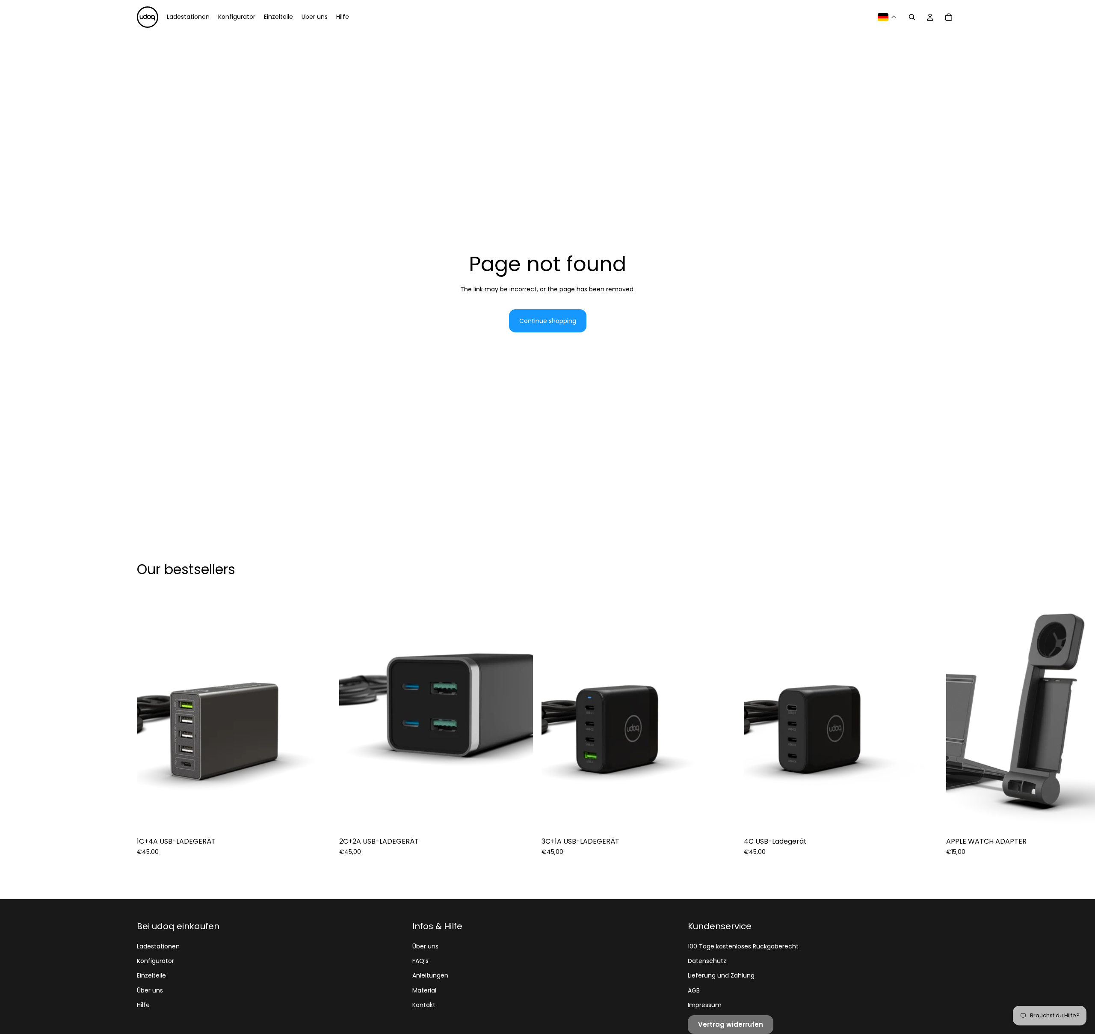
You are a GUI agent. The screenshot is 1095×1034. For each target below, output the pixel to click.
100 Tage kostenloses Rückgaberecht (743, 946)
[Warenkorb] (948, 17)
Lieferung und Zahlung (721, 975)
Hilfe (143, 1005)
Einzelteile (151, 975)
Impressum (705, 1005)
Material (424, 990)
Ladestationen (158, 946)
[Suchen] (912, 17)
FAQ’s (420, 961)
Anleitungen (430, 975)
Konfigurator (155, 961)
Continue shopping (547, 321)
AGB (694, 990)
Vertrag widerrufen (730, 1024)
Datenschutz (707, 961)
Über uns (150, 990)
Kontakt (423, 1005)
